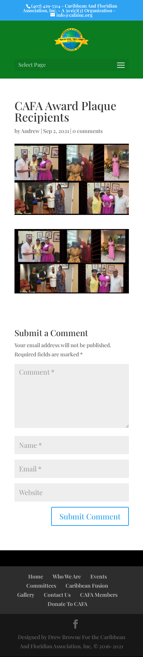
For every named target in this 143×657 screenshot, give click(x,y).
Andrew (30, 131)
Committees (41, 585)
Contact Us (57, 594)
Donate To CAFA (67, 603)
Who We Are (67, 576)
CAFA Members (98, 594)
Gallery (25, 594)
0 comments (87, 131)
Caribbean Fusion (87, 585)
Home (35, 576)
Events (98, 576)
